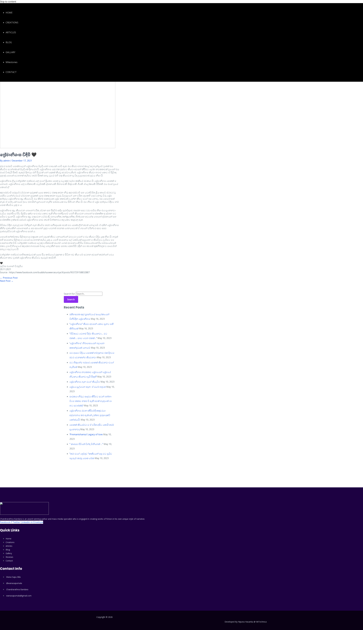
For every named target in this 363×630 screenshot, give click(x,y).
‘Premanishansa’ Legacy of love (86, 434)
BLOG (9, 42)
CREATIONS (12, 22)
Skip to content (8, 1)
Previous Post (9, 277)
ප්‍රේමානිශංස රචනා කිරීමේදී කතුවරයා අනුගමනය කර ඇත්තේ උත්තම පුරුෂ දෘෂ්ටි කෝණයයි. (89, 415)
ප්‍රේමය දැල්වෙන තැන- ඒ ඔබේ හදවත (87, 386)
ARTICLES (11, 32)
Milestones (11, 62)
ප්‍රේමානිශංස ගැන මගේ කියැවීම (84, 381)
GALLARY (10, 52)
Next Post (6, 280)
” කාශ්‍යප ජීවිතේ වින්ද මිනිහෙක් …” (86, 444)
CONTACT (11, 72)
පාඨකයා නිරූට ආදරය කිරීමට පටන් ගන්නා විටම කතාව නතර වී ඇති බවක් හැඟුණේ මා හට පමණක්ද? (90, 401)
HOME (9, 12)
